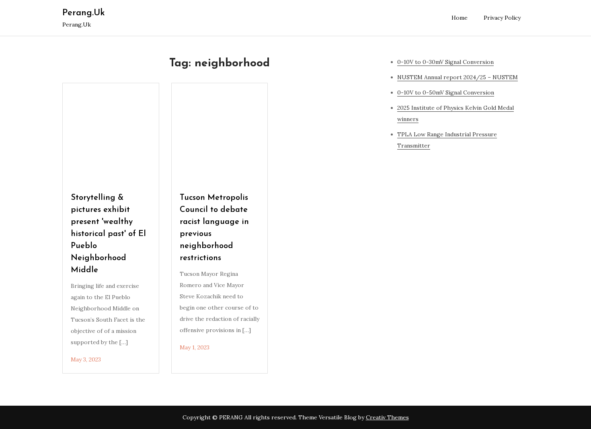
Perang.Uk (83, 13)
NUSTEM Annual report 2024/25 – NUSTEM (457, 77)
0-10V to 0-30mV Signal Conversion (445, 62)
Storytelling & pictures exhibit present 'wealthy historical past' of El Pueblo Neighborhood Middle (108, 234)
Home (459, 17)
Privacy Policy (502, 17)
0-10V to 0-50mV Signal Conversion (445, 92)
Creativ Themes (387, 417)
